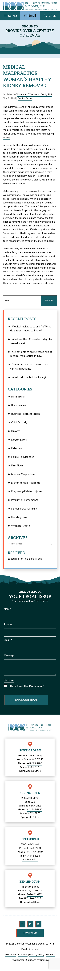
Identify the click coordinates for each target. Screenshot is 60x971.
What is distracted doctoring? (29, 377)
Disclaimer (9, 680)
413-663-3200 (34, 763)
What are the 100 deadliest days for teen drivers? (31, 341)
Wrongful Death (20, 526)
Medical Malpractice (23, 474)
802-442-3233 (35, 894)
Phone (8, 624)
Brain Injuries (18, 405)
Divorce (15, 431)
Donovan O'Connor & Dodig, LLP (34, 95)
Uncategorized (19, 517)
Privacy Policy (36, 955)
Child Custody (19, 422)
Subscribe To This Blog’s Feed (25, 559)
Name (7, 609)
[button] (10, 15)
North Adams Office (30, 771)
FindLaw (44, 960)
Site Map (23, 955)
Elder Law (16, 448)
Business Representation (25, 414)
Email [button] (32, 15)
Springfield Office (30, 817)
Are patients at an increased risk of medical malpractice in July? (31, 354)
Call (52, 16)
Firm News (17, 466)
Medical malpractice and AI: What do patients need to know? (30, 329)
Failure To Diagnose (22, 457)
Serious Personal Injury (24, 509)
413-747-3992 (34, 810)
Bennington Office (30, 902)
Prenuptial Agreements (24, 500)
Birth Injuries (18, 397)
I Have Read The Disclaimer (26, 686)
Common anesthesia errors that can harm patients (29, 367)
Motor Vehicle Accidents (25, 483)
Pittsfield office (30, 860)
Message (9, 655)
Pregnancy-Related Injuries (26, 491)
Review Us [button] (30, 933)
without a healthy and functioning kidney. (28, 136)
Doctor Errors (25, 98)
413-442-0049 (35, 852)
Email (8, 640)
